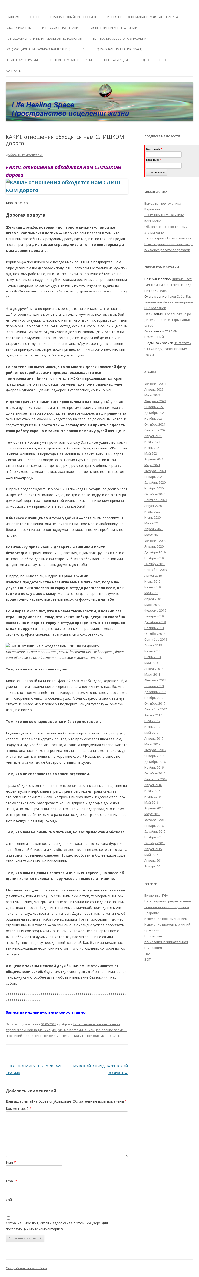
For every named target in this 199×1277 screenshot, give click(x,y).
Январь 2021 (154, 476)
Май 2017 (151, 732)
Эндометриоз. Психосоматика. (168, 238)
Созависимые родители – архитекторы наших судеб (168, 320)
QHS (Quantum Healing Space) (119, 49)
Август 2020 (153, 506)
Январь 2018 (154, 686)
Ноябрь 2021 (154, 418)
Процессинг (32, 1035)
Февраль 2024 (155, 383)
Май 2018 (151, 663)
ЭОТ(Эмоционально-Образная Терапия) (38, 49)
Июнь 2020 (152, 517)
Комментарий (19, 1108)
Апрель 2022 (153, 389)
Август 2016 (153, 785)
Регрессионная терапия (61, 28)
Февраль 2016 (155, 820)
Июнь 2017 (152, 727)
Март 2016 (152, 814)
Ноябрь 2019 (154, 558)
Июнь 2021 (152, 447)
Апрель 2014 (153, 860)
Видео (144, 60)
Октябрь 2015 (154, 843)
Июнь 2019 (152, 587)
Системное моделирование (71, 60)
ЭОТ (116, 1035)
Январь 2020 (154, 546)
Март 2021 (152, 465)
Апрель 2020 (153, 529)
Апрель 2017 (153, 738)
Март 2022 (152, 395)
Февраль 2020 (155, 540)
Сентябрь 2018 (155, 639)
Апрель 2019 (153, 599)
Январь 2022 (154, 407)
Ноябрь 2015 (154, 837)
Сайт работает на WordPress (26, 1268)
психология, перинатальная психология (74, 1035)
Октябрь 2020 (154, 494)
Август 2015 (153, 849)
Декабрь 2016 (155, 761)
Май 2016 (151, 802)
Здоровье (152, 913)
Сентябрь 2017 (155, 709)
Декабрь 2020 (155, 482)
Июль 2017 (152, 721)
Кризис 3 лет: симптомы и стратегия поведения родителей (168, 285)
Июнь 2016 (152, 796)
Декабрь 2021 (155, 412)
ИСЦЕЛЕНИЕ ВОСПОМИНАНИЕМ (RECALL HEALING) (142, 17)
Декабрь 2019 (155, 552)
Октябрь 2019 (154, 564)
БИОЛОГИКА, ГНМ (19, 28)
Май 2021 (151, 453)
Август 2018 (153, 645)
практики (151, 930)
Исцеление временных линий (167, 924)
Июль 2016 (152, 790)
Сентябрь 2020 (155, 500)
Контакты (14, 71)
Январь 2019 (154, 616)
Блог (163, 60)
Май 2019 (151, 593)
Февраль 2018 (155, 680)
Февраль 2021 (155, 471)
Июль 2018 (152, 651)
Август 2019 (153, 575)
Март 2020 (152, 535)
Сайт (10, 1200)
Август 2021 (153, 436)
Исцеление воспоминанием (73, 1030)
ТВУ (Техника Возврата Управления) (121, 39)
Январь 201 (153, 866)
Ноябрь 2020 (154, 488)
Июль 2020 (152, 511)
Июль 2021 (152, 442)
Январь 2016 (154, 825)
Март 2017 (152, 744)
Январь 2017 (154, 756)
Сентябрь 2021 (155, 430)
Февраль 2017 (155, 750)
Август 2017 (153, 715)
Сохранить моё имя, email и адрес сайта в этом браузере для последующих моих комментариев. (57, 1226)
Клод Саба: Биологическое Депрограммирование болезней (168, 302)
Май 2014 (151, 854)
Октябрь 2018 (154, 633)
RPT (83, 49)
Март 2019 (152, 604)
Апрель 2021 (153, 459)
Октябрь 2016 (154, 773)
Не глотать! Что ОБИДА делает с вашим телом (167, 349)
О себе (35, 17)
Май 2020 (151, 523)
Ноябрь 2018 (154, 628)
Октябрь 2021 (154, 424)
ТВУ (109, 1035)
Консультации (116, 60)
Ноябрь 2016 (154, 767)
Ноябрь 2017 (154, 697)
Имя (11, 1162)
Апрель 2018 (153, 668)
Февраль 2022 (155, 401)
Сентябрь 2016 (155, 779)
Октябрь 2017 (154, 703)
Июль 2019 (152, 581)
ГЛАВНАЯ (12, 17)
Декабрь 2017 (155, 692)
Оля (147, 314)
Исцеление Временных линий (114, 28)
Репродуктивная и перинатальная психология (44, 39)
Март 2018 (152, 674)
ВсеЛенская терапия (22, 60)
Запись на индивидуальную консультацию (47, 1012)
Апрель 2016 (153, 808)
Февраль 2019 (155, 610)
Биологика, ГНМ (156, 895)
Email (11, 1181)
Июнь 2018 (152, 657)
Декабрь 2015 (155, 831)
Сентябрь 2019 (155, 570)
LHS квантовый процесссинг (73, 17)
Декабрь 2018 (155, 622)
